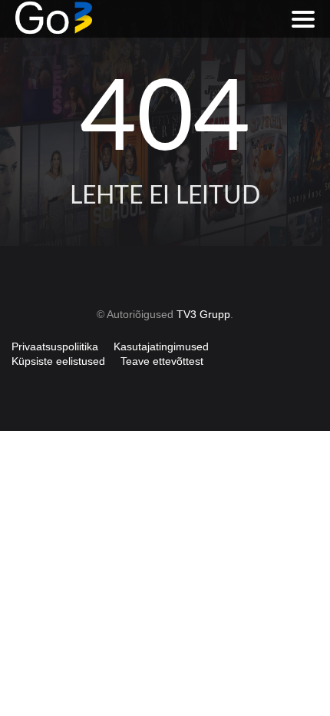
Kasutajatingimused (161, 346)
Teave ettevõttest (161, 361)
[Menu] (303, 19)
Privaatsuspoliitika (55, 346)
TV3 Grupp (203, 314)
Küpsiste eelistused (58, 361)
